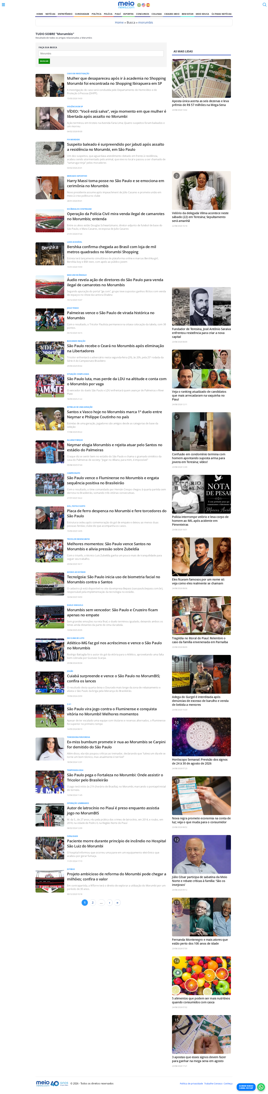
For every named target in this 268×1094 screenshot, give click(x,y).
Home (39, 13)
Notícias (50, 13)
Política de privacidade (191, 1083)
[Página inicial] (126, 5)
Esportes (128, 13)
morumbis (145, 22)
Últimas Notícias (222, 13)
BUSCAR (44, 61)
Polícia (108, 13)
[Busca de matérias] (264, 5)
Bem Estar (187, 13)
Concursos (142, 13)
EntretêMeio (65, 13)
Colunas (157, 13)
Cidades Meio (171, 13)
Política (96, 13)
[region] (201, 142)
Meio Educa (202, 13)
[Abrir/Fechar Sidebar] (3, 5)
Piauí (118, 13)
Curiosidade (82, 13)
